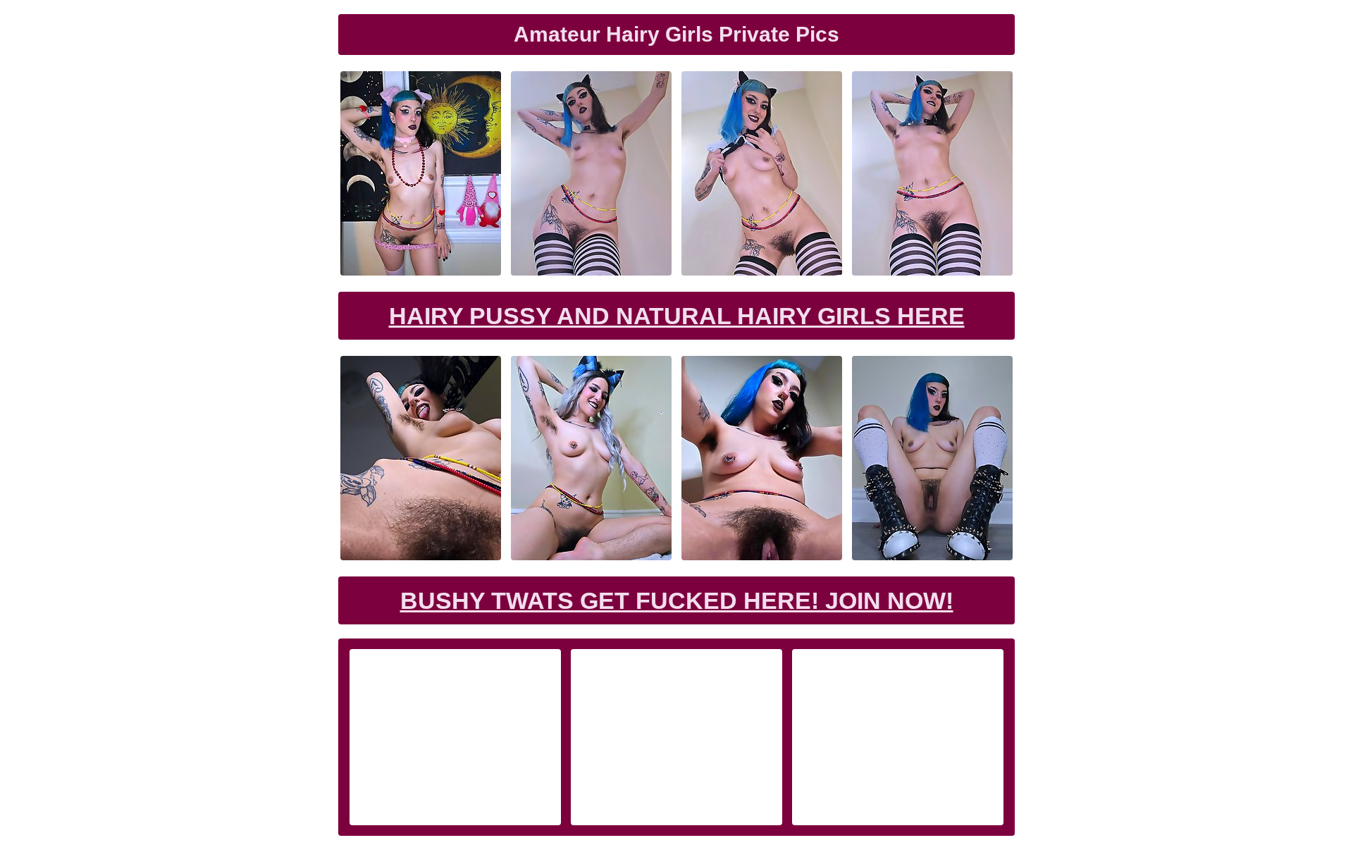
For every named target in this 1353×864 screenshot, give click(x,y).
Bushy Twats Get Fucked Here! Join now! (676, 600)
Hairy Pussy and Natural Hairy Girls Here (677, 315)
